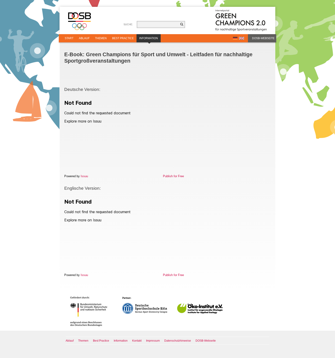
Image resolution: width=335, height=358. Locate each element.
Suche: (128, 24)
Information (148, 38)
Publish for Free (173, 176)
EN (241, 38)
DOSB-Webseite (263, 38)
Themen (101, 38)
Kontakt (137, 340)
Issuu (84, 176)
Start (69, 38)
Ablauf (84, 38)
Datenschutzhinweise (177, 340)
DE (235, 38)
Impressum (153, 340)
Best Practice (123, 38)
